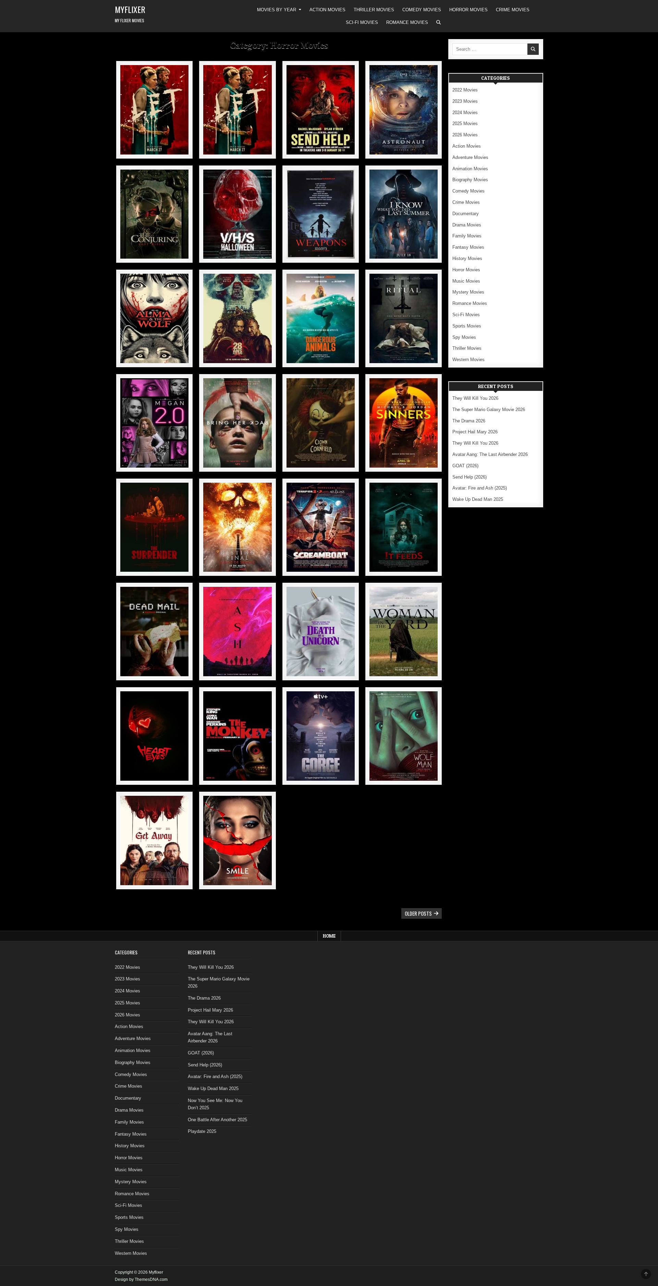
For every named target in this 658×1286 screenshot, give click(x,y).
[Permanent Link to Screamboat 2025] (321, 527)
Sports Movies (466, 326)
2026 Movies (465, 134)
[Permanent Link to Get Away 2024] (154, 840)
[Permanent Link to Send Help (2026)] (321, 109)
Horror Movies (468, 9)
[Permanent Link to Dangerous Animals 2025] (321, 318)
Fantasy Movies (468, 247)
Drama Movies (466, 224)
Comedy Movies (421, 9)
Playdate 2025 (202, 1131)
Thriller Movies (374, 9)
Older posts (418, 913)
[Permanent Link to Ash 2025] (237, 631)
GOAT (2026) (465, 465)
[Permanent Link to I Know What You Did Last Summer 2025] (403, 214)
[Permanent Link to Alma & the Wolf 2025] (154, 318)
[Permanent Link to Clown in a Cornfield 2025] (321, 423)
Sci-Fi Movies (362, 22)
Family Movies (467, 235)
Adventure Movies (470, 157)
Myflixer (130, 9)
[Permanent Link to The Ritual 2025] (403, 318)
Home (329, 936)
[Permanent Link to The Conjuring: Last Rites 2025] (154, 214)
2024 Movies (465, 112)
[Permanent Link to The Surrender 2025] (154, 527)
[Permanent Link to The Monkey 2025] (237, 736)
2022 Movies (465, 89)
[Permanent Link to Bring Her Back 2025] (237, 423)
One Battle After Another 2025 (217, 1119)
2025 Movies (465, 123)
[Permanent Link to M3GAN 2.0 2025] (154, 423)
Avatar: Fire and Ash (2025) (479, 488)
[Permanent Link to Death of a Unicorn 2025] (321, 631)
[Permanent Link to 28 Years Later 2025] (237, 318)
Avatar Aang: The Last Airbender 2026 (490, 454)
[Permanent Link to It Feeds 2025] (403, 527)
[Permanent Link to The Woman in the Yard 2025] (403, 631)
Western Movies (468, 359)
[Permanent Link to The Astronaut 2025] (403, 109)
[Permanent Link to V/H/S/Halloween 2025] (237, 214)
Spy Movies (464, 337)
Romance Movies (407, 22)
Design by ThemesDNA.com (141, 1279)
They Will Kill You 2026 (475, 398)
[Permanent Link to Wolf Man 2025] (403, 736)
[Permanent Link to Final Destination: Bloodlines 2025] (237, 527)
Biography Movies (470, 179)
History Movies (467, 258)
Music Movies (466, 281)
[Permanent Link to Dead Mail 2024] (154, 631)
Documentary (465, 213)
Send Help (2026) (469, 477)
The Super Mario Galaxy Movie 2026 (488, 409)
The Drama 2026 (468, 420)
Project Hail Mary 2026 (475, 431)
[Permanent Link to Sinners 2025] (403, 423)
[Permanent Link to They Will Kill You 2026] (154, 109)
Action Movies (327, 9)
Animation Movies (470, 168)
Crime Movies (512, 9)
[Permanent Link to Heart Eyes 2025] (154, 736)
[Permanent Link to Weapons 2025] (321, 214)
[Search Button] (438, 22)
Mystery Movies (468, 292)
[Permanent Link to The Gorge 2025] (321, 736)
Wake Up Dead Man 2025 (477, 499)
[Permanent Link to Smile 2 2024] (237, 840)
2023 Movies (465, 101)
